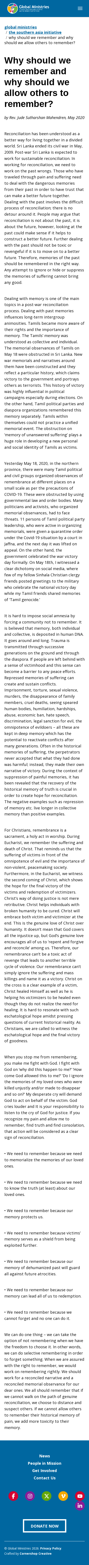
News (44, 1455)
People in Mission (44, 1463)
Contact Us (45, 1477)
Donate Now (45, 1526)
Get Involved (44, 1470)
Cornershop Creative (36, 1553)
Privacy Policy (50, 1548)
